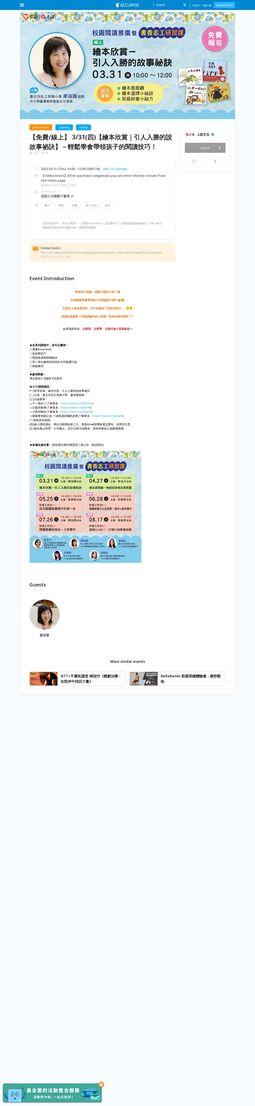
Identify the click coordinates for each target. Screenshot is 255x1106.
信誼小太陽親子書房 (55, 196)
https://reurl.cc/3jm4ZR (108, 416)
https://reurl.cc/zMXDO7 (76, 403)
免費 (74, 205)
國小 (47, 205)
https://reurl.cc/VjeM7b (75, 407)
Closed (205, 148)
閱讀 (61, 205)
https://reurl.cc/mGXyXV (76, 412)
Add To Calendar (115, 169)
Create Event (224, 5)
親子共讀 (91, 205)
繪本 (108, 205)
